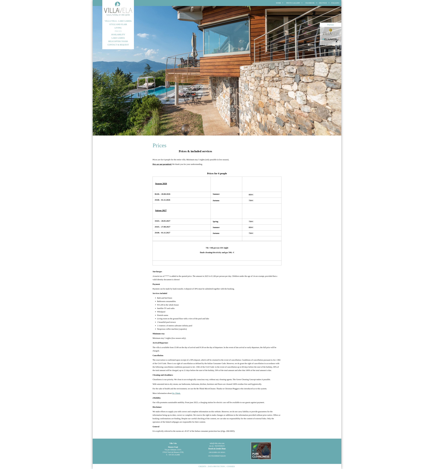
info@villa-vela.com (217, 443)
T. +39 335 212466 (173, 455)
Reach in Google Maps (217, 448)
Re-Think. (176, 393)
